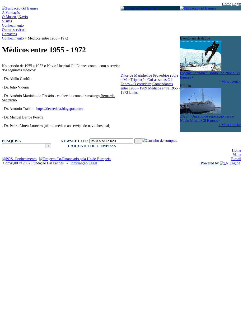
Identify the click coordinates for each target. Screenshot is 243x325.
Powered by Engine (220, 163)
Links (133, 92)
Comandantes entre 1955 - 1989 (147, 86)
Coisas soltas (157, 80)
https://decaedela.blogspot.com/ (59, 109)
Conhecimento (13, 38)
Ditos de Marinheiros (136, 75)
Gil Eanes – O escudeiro (146, 82)
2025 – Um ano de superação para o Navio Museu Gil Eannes (207, 118)
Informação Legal (83, 163)
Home (226, 4)
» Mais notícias (230, 125)
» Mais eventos (230, 81)
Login (236, 4)
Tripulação (139, 80)
